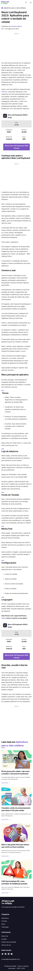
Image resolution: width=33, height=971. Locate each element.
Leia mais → (5, 783)
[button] (26, 2)
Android (4, 92)
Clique (3, 618)
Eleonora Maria (16, 26)
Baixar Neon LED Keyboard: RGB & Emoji (16, 147)
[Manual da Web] (5, 2)
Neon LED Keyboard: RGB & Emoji (18, 116)
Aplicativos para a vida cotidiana (15, 8)
